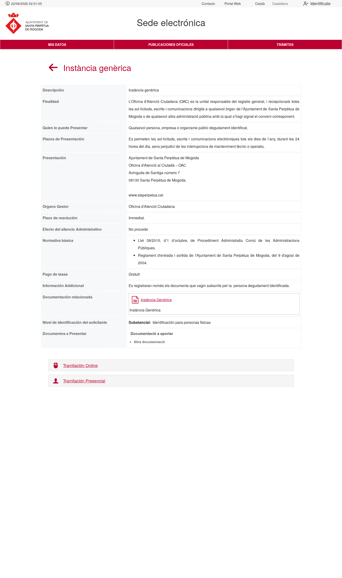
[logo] (31, 23)
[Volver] (53, 67)
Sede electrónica (171, 22)
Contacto (208, 3)
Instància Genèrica (156, 299)
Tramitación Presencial (84, 380)
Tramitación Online (80, 365)
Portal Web (233, 3)
